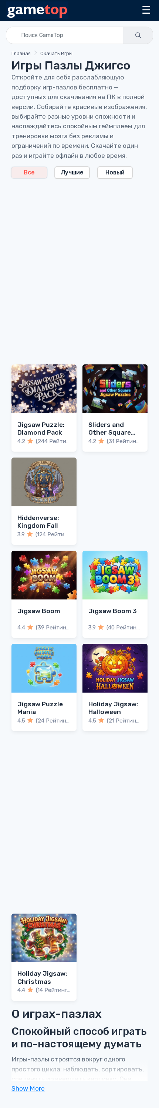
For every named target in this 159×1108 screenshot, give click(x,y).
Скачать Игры (56, 53)
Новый (115, 172)
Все (29, 172)
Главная (21, 53)
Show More (28, 1088)
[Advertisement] (79, 267)
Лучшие (72, 172)
